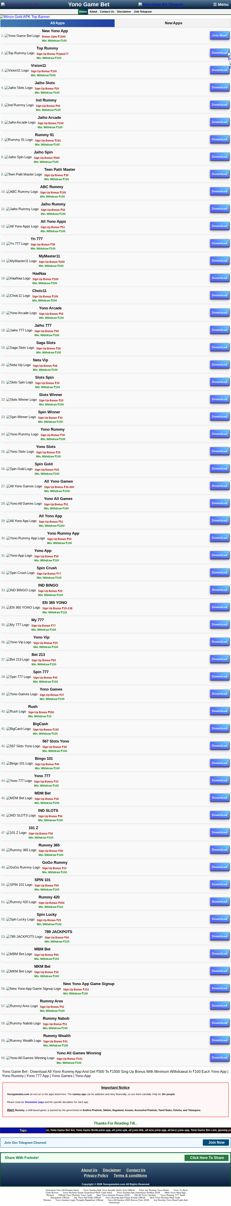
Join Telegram (143, 11)
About (93, 11)
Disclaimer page (34, 1102)
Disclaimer (124, 11)
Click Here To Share (207, 1158)
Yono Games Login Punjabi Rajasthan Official (79, 1200)
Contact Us (107, 11)
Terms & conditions (130, 1175)
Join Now (216, 1142)
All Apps (57, 23)
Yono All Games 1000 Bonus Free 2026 (128, 1200)
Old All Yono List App (145, 1195)
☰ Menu (221, 4)
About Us (89, 1170)
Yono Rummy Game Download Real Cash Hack (87, 1192)
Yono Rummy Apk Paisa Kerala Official (125, 1197)
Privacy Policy (96, 1175)
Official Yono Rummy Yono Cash (75, 1195)
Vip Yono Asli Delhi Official (87, 1197)
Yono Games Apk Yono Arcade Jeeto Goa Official (109, 1190)
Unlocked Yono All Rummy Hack (62, 1190)
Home (83, 11)
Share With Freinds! (22, 1158)
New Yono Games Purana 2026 (113, 1195)
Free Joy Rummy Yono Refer (154, 1190)
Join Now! (219, 35)
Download (219, 52)
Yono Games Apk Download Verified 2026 (138, 1192)
